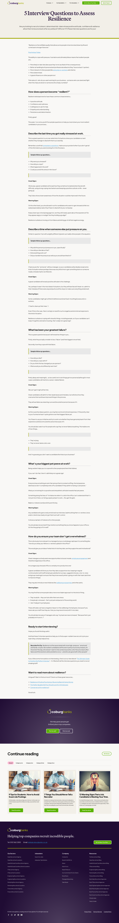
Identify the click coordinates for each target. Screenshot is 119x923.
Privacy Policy (87, 911)
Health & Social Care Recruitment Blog (99, 863)
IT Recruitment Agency (13, 869)
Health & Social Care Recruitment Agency (18, 863)
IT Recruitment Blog (94, 866)
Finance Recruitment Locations (15, 892)
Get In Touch (106, 3)
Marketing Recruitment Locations (16, 885)
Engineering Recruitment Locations (17, 879)
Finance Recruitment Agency (15, 888)
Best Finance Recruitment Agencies (98, 892)
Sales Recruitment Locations (15, 860)
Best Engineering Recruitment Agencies (99, 885)
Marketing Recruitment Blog (96, 872)
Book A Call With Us (67, 860)
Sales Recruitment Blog (95, 860)
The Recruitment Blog (94, 857)
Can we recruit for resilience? (39, 687)
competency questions (50, 145)
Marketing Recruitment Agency (15, 882)
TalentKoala (65, 882)
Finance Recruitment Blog (96, 876)
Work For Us (65, 866)
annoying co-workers (60, 70)
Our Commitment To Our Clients (70, 872)
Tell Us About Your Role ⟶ (91, 3)
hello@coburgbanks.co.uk (37, 842)
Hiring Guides (92, 898)
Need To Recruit (66, 869)
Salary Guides (92, 901)
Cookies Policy (107, 911)
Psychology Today (34, 52)
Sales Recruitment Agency (14, 857)
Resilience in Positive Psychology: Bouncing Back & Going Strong (51, 682)
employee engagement (80, 558)
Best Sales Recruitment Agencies (97, 879)
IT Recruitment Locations (14, 872)
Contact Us (65, 857)
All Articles (107, 753)
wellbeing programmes (64, 583)
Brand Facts (65, 876)
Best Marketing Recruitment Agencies (99, 888)
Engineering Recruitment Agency (16, 876)
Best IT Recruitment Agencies (96, 882)
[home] (16, 2)
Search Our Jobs (39, 857)
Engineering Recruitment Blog (97, 869)
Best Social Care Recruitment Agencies (99, 895)
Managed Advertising (67, 879)
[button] (49, 2)
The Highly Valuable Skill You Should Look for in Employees (49, 685)
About (63, 863)
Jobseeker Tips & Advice (41, 860)
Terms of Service (97, 911)
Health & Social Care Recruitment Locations (19, 866)
